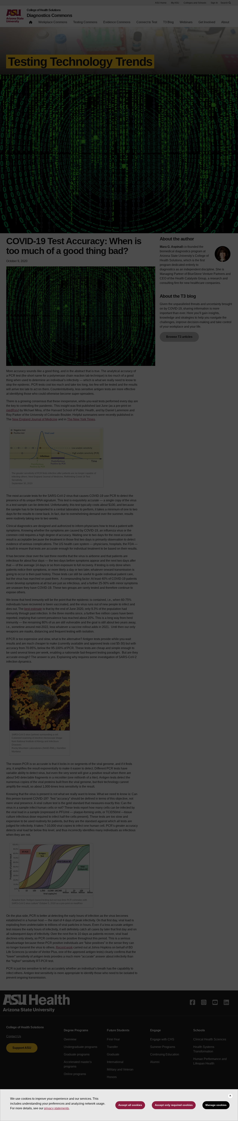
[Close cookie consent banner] (230, 1096)
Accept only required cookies (174, 1104)
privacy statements (56, 1108)
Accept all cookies (130, 1104)
